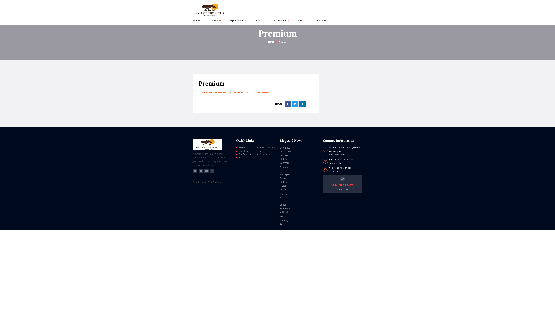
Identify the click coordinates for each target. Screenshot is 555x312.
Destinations (279, 20)
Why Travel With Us (267, 149)
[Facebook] (201, 171)
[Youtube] (206, 171)
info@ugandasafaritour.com (342, 159)
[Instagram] (212, 171)
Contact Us (321, 20)
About (214, 20)
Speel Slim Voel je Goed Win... (285, 210)
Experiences (236, 20)
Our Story (243, 151)
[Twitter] (195, 171)
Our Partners (245, 154)
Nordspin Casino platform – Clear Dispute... (285, 182)
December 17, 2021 (241, 92)
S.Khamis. (218, 182)
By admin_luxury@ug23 (215, 92)
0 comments (263, 92)
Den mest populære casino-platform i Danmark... (285, 155)
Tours (258, 20)
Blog (300, 20)
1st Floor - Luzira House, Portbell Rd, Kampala (345, 149)
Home (196, 20)
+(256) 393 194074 (342, 185)
